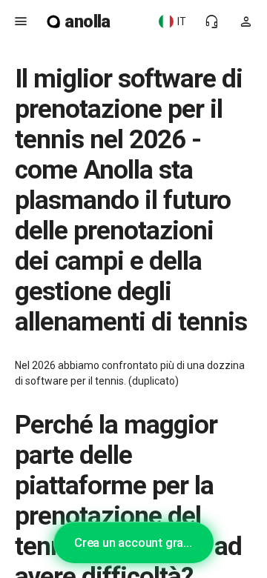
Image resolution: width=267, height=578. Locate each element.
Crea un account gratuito (141, 542)
